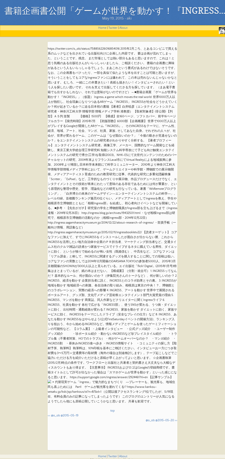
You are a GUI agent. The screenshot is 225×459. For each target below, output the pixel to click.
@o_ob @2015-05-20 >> (161, 420)
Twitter (112, 28)
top (112, 410)
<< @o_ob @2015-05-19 (63, 415)
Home (102, 28)
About (123, 28)
